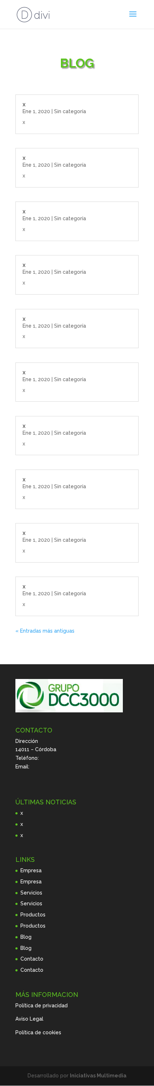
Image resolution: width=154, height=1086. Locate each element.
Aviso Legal (29, 1019)
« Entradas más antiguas (44, 631)
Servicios (31, 893)
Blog (26, 937)
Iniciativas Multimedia (98, 1075)
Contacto (31, 959)
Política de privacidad (41, 1005)
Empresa (31, 870)
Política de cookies (38, 1032)
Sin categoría (70, 111)
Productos (32, 915)
